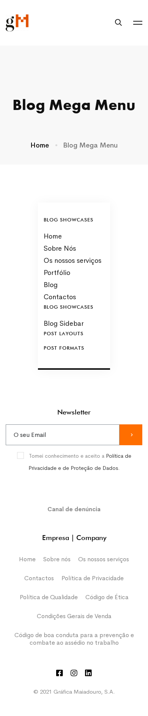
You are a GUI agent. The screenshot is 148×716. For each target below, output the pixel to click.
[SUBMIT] (131, 434)
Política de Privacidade (92, 578)
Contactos (39, 578)
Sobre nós (57, 559)
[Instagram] (74, 673)
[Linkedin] (88, 673)
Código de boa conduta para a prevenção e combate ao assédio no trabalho (74, 639)
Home (39, 145)
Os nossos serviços (103, 559)
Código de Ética (107, 597)
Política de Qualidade (49, 597)
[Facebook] (59, 673)
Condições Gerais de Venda (74, 616)
